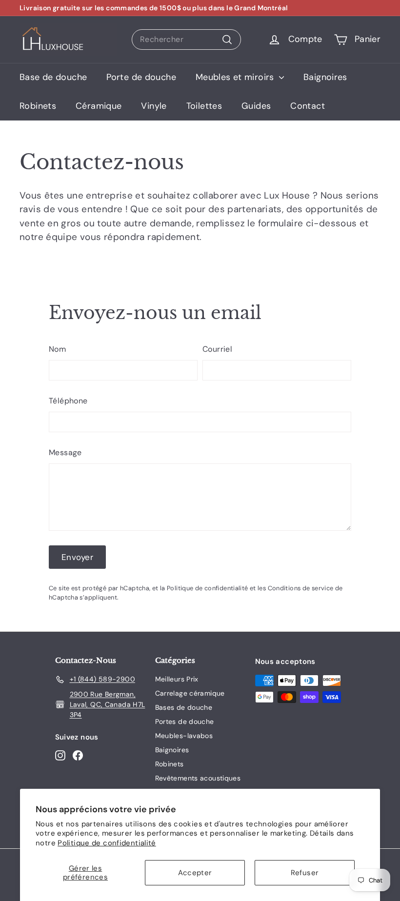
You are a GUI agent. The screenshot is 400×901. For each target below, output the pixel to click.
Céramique (98, 106)
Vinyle (153, 106)
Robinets (38, 106)
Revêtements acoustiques (198, 778)
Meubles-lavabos (184, 735)
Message (65, 452)
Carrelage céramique (190, 693)
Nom (57, 349)
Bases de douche (184, 707)
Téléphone (68, 401)
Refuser (305, 873)
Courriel (217, 349)
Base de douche (53, 77)
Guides (256, 106)
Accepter (195, 873)
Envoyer (77, 557)
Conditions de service (301, 588)
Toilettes (204, 106)
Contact (307, 106)
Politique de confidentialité (107, 843)
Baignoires (325, 77)
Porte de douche (141, 77)
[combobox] (186, 39)
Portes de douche (184, 721)
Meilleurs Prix (177, 679)
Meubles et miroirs (236, 77)
